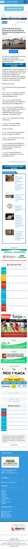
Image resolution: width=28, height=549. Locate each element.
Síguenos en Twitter (14, 399)
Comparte (14, 51)
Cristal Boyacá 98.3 (7, 517)
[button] (3, 328)
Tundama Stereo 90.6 (7, 511)
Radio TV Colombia (7, 514)
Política (4, 502)
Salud (4, 500)
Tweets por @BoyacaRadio (14, 401)
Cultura (4, 496)
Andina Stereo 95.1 (7, 515)
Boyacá (4, 490)
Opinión (8, 502)
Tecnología (5, 497)
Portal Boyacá (6, 512)
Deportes (5, 494)
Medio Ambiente (6, 499)
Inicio (3, 15)
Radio (5, 503)
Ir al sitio (14, 445)
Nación (4, 491)
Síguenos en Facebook (14, 393)
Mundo (4, 493)
